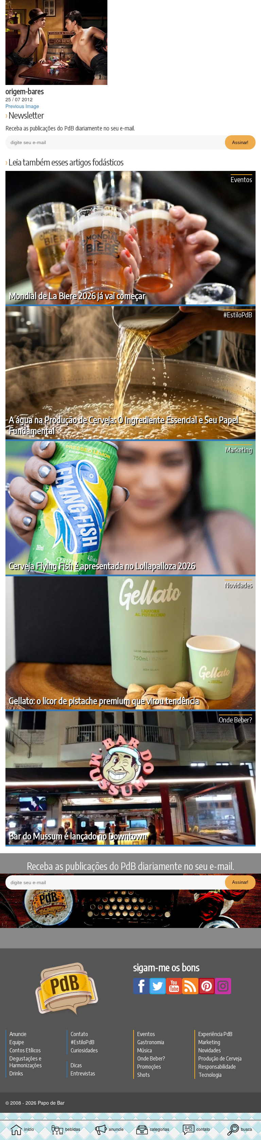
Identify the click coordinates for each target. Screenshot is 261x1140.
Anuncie (18, 1034)
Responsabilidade (217, 1066)
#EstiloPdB (237, 314)
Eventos (241, 179)
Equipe (17, 1042)
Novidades (238, 584)
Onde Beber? (235, 719)
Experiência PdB (215, 1034)
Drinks (16, 1073)
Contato (79, 1034)
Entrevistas (83, 1073)
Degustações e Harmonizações (26, 1062)
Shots (143, 1074)
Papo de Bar (130, 9)
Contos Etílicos (25, 1050)
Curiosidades (84, 1050)
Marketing (238, 449)
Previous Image (22, 106)
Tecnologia (210, 1074)
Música (144, 1050)
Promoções (149, 1066)
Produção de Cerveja (220, 1058)
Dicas (76, 1065)
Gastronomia (150, 1042)
